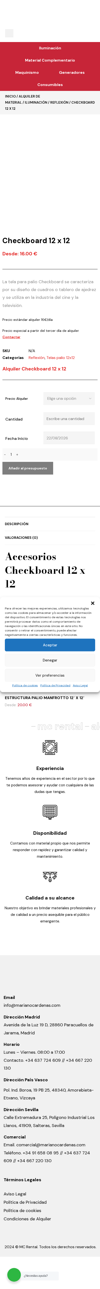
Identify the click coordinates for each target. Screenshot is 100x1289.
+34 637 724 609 (43, 1060)
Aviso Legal (80, 685)
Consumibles (50, 84)
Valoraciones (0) (21, 537)
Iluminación (50, 48)
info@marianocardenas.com (32, 1005)
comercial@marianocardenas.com (50, 1145)
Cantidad (14, 419)
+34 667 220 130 (34, 1161)
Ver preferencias (50, 675)
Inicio (10, 96)
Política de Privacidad (55, 685)
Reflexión (59, 102)
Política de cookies (25, 685)
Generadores (72, 72)
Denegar (50, 660)
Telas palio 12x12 (60, 357)
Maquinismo (27, 72)
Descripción (16, 524)
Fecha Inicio (16, 438)
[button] (92, 603)
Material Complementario (50, 60)
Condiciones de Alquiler (27, 1219)
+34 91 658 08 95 (41, 1153)
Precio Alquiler (16, 398)
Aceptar (50, 644)
